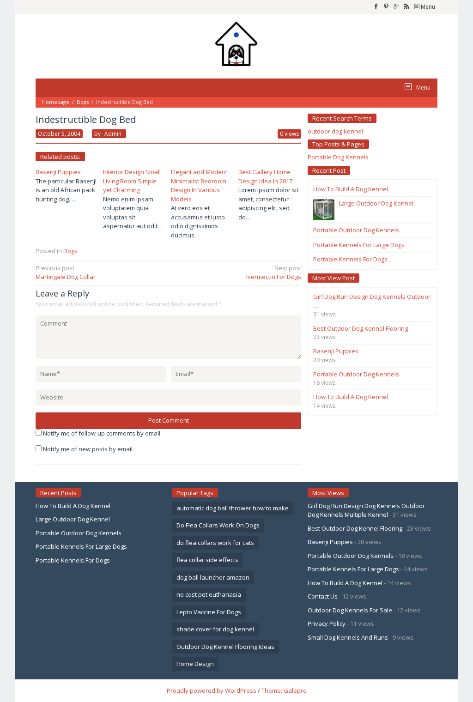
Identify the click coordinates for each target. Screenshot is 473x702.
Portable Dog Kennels (338, 157)
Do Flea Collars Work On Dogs (218, 525)
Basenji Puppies (58, 172)
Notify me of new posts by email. (88, 449)
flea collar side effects (207, 560)
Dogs (83, 101)
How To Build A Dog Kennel (73, 506)
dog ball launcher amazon (212, 577)
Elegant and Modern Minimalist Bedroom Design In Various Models (199, 185)
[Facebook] (376, 7)
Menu (427, 7)
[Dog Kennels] (236, 43)
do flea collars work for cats (215, 543)
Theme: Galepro (284, 690)
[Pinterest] (386, 7)
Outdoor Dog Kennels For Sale (350, 610)
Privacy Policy (327, 623)
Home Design (195, 664)
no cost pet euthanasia (208, 594)
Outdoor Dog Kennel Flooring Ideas (225, 646)
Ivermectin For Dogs (273, 272)
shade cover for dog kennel (215, 629)
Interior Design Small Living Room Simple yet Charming (132, 181)
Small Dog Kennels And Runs (348, 637)
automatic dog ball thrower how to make (232, 508)
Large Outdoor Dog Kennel (73, 519)
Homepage (55, 101)
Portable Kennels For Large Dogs (81, 546)
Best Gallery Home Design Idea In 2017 (265, 176)
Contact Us (323, 596)
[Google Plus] (396, 7)
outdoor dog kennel (335, 131)
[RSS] (406, 7)
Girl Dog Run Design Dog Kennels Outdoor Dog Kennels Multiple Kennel (366, 510)
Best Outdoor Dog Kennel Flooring (355, 528)
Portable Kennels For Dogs (73, 560)
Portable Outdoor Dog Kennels (78, 533)
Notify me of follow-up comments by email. (102, 433)
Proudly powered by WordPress (211, 690)
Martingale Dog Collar (66, 272)
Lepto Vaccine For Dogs (208, 612)
